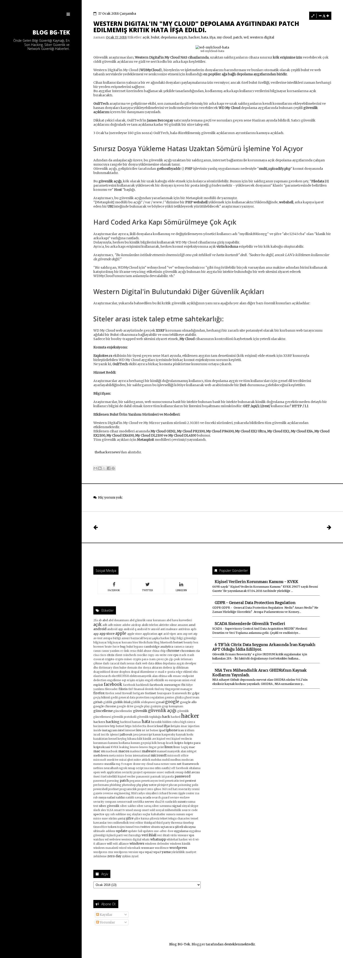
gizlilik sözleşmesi (143, 702)
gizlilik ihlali (121, 702)
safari (111, 797)
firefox (99, 693)
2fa (95, 620)
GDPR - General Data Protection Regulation (255, 602)
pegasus (135, 780)
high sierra (187, 722)
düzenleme (147, 671)
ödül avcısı (192, 772)
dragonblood (101, 671)
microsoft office (178, 755)
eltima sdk (165, 676)
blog (157, 642)
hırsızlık (156, 722)
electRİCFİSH (120, 676)
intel (121, 730)
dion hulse (119, 667)
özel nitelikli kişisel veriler (118, 776)
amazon (183, 625)
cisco (102, 655)
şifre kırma (141, 818)
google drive (125, 706)
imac (184, 726)
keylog (122, 738)
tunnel (130, 827)
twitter (147, 590)
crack (182, 655)
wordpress (178, 848)
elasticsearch (102, 676)
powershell (100, 789)
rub (95, 797)
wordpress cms (103, 852)
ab (100, 620)
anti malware (169, 629)
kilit (139, 738)
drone (115, 671)
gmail (160, 702)
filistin (123, 689)
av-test (97, 638)
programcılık (128, 789)
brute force (112, 646)
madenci (135, 751)
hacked (175, 716)
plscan (173, 785)
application (150, 633)
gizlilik (107, 702)
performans (101, 785)
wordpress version (126, 852)
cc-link (124, 651)
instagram (109, 730)
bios (135, 642)
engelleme (114, 680)
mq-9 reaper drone (128, 764)
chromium (187, 651)
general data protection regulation (141, 697)
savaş (138, 797)
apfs (193, 629)
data (151, 663)
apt (160, 633)
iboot (150, 726)
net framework (188, 764)
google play (142, 706)
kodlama (124, 743)
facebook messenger (165, 685)
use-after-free (163, 831)
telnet (164, 818)
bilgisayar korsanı (120, 642)
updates (148, 831)
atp (195, 633)
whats (146, 839)
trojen (121, 827)
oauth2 (166, 768)
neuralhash (111, 768)
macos (123, 751)
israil (96, 734)
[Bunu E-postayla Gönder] (95, 468)
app (96, 633)
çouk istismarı (183, 659)
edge (179, 671)
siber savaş (144, 806)
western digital (262, 37)
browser (98, 646)
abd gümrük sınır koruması (148, 620)
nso (152, 768)
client (118, 655)
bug (123, 646)
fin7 (130, 689)
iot (143, 730)
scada (147, 797)
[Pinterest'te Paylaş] (113, 468)
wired (122, 848)
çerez (160, 659)
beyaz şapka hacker (157, 638)
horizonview (101, 726)
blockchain (146, 642)
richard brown (168, 793)
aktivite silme (168, 625)
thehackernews (107, 452)
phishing (115, 785)
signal (176, 806)
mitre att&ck (142, 759)
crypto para (140, 659)
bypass (138, 646)
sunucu (170, 814)
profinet (113, 789)
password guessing (106, 780)
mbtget (191, 751)
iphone (172, 730)
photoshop (129, 785)
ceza (133, 651)
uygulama (181, 831)
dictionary (105, 667)
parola (169, 776)
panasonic (143, 776)
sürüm (112, 818)
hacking (112, 722)
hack (166, 717)
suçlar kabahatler (154, 814)
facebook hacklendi (136, 685)
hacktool (125, 722)
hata (204, 37)
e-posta (170, 671)
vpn (191, 835)
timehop (188, 822)
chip (163, 651)
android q (130, 629)
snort (145, 810)
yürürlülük (178, 852)
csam (152, 659)
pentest (190, 780)
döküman (182, 667)
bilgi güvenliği (186, 638)
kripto (178, 743)
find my (159, 689)
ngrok (123, 768)
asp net (187, 633)
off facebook (179, 768)
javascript (145, 734)
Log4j (184, 747)
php (138, 785)
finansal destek (144, 689)
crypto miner (123, 659)
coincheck (129, 655)
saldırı (120, 797)
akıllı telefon (150, 625)
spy (107, 814)
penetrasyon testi (152, 780)
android (99, 629)
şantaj (121, 818)
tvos (137, 827)
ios (138, 730)
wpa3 (157, 852)
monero (98, 764)
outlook (170, 772)
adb (104, 625)
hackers (99, 722)
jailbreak (126, 734)
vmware (183, 835)
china (155, 651)
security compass (104, 801)
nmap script (136, 768)
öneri (96, 776)
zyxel (134, 856)
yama (166, 852)
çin (166, 659)
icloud (158, 726)
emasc (177, 676)
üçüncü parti (114, 835)
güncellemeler (122, 711)
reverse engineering (116, 793)
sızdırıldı (171, 801)
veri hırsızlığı (132, 835)
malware (149, 751)
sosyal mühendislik (168, 810)
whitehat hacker (177, 839)
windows (137, 843)
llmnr (176, 747)
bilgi (173, 638)
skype (194, 806)
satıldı (130, 797)
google (172, 701)
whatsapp (158, 839)
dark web (141, 663)
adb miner (115, 625)
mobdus (156, 759)
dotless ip (169, 667)
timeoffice (100, 827)
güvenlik (140, 711)
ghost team (191, 697)
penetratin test (175, 780)
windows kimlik (180, 843)
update (121, 831)
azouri (126, 638)
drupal (135, 671)
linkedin (181, 590)
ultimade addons (104, 831)
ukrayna (190, 827)
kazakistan (100, 738)
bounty (188, 642)
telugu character (179, 818)
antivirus (184, 629)
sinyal (186, 806)
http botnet (117, 726)
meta (112, 755)
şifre (129, 818)
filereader (111, 689)
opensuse (149, 772)
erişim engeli (144, 680)
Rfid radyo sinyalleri (144, 793)
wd (246, 37)
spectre (98, 814)
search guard (160, 797)
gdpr (196, 693)
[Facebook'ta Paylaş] (108, 468)
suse (105, 818)
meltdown (100, 755)
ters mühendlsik (118, 822)
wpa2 (149, 852)
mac (192, 747)
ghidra (179, 697)
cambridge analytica (158, 646)
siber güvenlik (109, 806)
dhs (95, 667)
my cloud (224, 37)
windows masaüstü (105, 848)
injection (194, 726)
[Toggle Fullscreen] (313, 16)
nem (173, 764)
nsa (146, 768)
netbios (98, 768)
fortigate (138, 693)
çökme (97, 663)
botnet (178, 642)
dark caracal (111, 663)
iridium (189, 730)
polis (195, 785)
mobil (166, 759)
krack (170, 743)
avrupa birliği (112, 638)
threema (176, 822)
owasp (179, 772)
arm (179, 633)
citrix (110, 655)
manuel (162, 751)
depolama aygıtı (174, 37)
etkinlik (159, 680)
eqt (124, 680)
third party (163, 822)
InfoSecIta (139, 726)
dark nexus (127, 663)
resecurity (184, 789)
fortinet (150, 693)
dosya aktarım (152, 667)
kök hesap (158, 743)
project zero (145, 789)
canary (189, 646)
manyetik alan (176, 751)
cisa (96, 655)
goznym (155, 706)
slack (96, 810)
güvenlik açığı (162, 710)
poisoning (184, 785)
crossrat (98, 659)
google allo (188, 702)
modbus (175, 759)
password (182, 776)
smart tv (119, 810)
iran (181, 730)
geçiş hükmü (101, 697)
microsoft (158, 755)
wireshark (133, 848)
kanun (157, 734)
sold (152, 810)
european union (179, 680)
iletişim (175, 726)
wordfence (162, 848)
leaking (124, 747)
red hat (172, 789)
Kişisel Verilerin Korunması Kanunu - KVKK (256, 581)
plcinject (162, 785)
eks (195, 671)
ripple (182, 793)
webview (115, 839)
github (98, 702)
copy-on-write (157, 655)
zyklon (126, 856)
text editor (136, 822)
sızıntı (182, 801)
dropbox (124, 671)
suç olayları (134, 814)
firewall (127, 693)
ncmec (165, 764)
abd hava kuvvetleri (179, 620)
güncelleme (103, 711)
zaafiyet (191, 852)
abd (105, 620)
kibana (131, 738)
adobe (126, 625)
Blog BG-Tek (51, 32)
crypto (109, 659)
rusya (102, 797)
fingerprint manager (178, 689)
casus (97, 651)
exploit (98, 685)
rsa (197, 793)
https (128, 726)
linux (168, 747)
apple (120, 633)
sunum (180, 814)
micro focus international (133, 755)
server (149, 801)
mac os (99, 751)
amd (192, 625)
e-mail (159, 671)
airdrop (136, 625)
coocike (142, 655)
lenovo (134, 747)
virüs (173, 835)
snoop (137, 810)
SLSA (110, 810)
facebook (114, 590)
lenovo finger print (151, 747)
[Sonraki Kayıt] (95, 527)
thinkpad (150, 822)
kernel (112, 738)
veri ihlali (149, 835)
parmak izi (157, 776)
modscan (187, 759)
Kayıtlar (105, 915)
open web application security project (118, 772)
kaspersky (168, 734)
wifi (109, 843)
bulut (155, 37)
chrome (172, 651)
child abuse (143, 651)
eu (166, 680)
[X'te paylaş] (104, 468)
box (195, 642)
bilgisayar (100, 642)
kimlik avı (149, 738)
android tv (143, 629)
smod (129, 810)
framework (179, 693)
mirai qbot (126, 759)
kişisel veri (164, 738)
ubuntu (155, 827)
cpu (175, 655)
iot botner (152, 730)
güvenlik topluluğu (149, 716)
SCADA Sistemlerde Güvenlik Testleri (250, 623)
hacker (194, 37)
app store (107, 634)
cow (169, 655)
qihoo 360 (160, 789)
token (112, 827)
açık (146, 37)
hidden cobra (171, 722)
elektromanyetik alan (144, 676)
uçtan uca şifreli (172, 827)
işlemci (114, 734)
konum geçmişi (141, 743)
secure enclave (180, 797)
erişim (131, 680)
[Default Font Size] (324, 16)
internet (130, 730)
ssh (112, 814)
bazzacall (137, 638)
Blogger (198, 944)
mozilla (109, 764)
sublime (121, 814)
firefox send (113, 693)
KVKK (115, 747)
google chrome (104, 706)
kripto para (192, 743)
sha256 (159, 801)
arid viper (169, 633)
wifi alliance (121, 843)
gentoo (169, 697)
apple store (134, 633)
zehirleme (100, 856)
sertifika (138, 801)
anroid (155, 629)
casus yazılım (110, 651)
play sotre (149, 785)
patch (237, 37)
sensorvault (124, 801)
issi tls (105, 734)
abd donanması (118, 620)
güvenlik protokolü (124, 716)
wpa (141, 852)
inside (97, 730)
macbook (111, 751)
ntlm (158, 768)
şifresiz (154, 818)
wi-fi (192, 839)
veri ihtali (163, 835)
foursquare (164, 693)
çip (171, 659)
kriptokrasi (101, 747)
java (136, 734)
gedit (114, 697)
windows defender (157, 843)
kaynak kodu (184, 734)
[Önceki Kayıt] (329, 527)
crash (190, 655)
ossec (160, 772)
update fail (135, 831)
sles (103, 810)
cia (198, 651)
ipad (162, 730)
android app (115, 629)
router (190, 793)
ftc (190, 693)
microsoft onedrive (106, 759)
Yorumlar (107, 922)
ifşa (212, 37)
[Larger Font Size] (327, 16)
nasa (157, 764)
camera (179, 646)
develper (190, 663)
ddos (158, 663)
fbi (183, 685)
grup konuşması (172, 706)
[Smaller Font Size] (320, 16)
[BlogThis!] (100, 468)
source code (190, 810)
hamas (136, 722)
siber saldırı (128, 806)
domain (132, 667)
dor (140, 667)
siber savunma (162, 806)
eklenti (187, 671)
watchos (98, 839)
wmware (147, 848)
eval (193, 680)
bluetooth (166, 642)
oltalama (194, 768)
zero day (114, 856)
